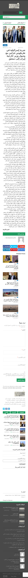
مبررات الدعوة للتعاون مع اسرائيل (11, 520)
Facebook (7, 246)
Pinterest (15, 249)
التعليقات (21, 412)
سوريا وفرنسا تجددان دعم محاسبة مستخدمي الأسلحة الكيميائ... (11, 267)
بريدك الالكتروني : (21, 458)
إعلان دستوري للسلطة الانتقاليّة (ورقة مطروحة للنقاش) (10, 508)
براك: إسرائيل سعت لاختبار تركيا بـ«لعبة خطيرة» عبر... (11, 436)
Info (4, 47)
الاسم (23, 349)
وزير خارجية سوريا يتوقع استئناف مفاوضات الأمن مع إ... (11, 423)
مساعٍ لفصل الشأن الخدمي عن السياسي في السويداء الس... (11, 429)
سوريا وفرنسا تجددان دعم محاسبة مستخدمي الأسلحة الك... (11, 416)
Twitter (15, 246)
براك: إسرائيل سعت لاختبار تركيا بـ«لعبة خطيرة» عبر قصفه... (10, 315)
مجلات (5, 45)
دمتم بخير (17, 554)
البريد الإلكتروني (21, 357)
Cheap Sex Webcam (7, 500)
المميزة (14, 412)
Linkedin (7, 249)
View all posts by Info (10, 238)
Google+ (22, 246)
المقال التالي (20, 23)
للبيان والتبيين (15, 513)
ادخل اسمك (22, 453)
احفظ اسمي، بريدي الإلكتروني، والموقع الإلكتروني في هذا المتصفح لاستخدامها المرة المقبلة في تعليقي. (14, 375)
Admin (16, 515)
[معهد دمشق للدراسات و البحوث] (14, 7)
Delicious (22, 249)
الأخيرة (6, 412)
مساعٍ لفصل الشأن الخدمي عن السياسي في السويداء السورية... (10, 300)
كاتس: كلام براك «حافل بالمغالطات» (16, 547)
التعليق (23, 330)
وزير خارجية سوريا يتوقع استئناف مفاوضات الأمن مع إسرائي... (11, 284)
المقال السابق (7, 23)
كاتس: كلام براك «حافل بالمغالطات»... (13, 442)
